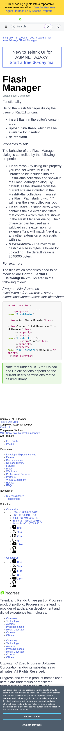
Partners (11, 477)
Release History (15, 463)
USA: (25, 512)
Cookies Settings (31, 725)
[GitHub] (14, 549)
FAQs (9, 485)
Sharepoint (22, 37)
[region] (32, 708)
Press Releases (15, 626)
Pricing (10, 444)
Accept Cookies (32, 716)
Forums (10, 465)
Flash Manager (28, 40)
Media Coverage (15, 629)
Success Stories (15, 496)
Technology (12, 621)
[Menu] (6, 26)
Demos (10, 457)
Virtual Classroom (16, 480)
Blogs (9, 468)
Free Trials (12, 441)
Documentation (14, 460)
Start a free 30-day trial (32, 62)
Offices (10, 635)
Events (10, 482)
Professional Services (18, 474)
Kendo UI (5, 427)
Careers (10, 632)
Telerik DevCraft (9, 422)
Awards (10, 624)
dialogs (14, 40)
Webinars (11, 471)
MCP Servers (7, 433)
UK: (24, 515)
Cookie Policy (31, 703)
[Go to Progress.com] (10, 594)
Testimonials (13, 499)
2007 (33, 37)
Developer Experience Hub (21, 454)
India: (25, 518)
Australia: (27, 523)
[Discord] (14, 552)
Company (11, 618)
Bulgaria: (26, 520)
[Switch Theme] (58, 26)
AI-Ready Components (27, 433)
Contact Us (12, 509)
